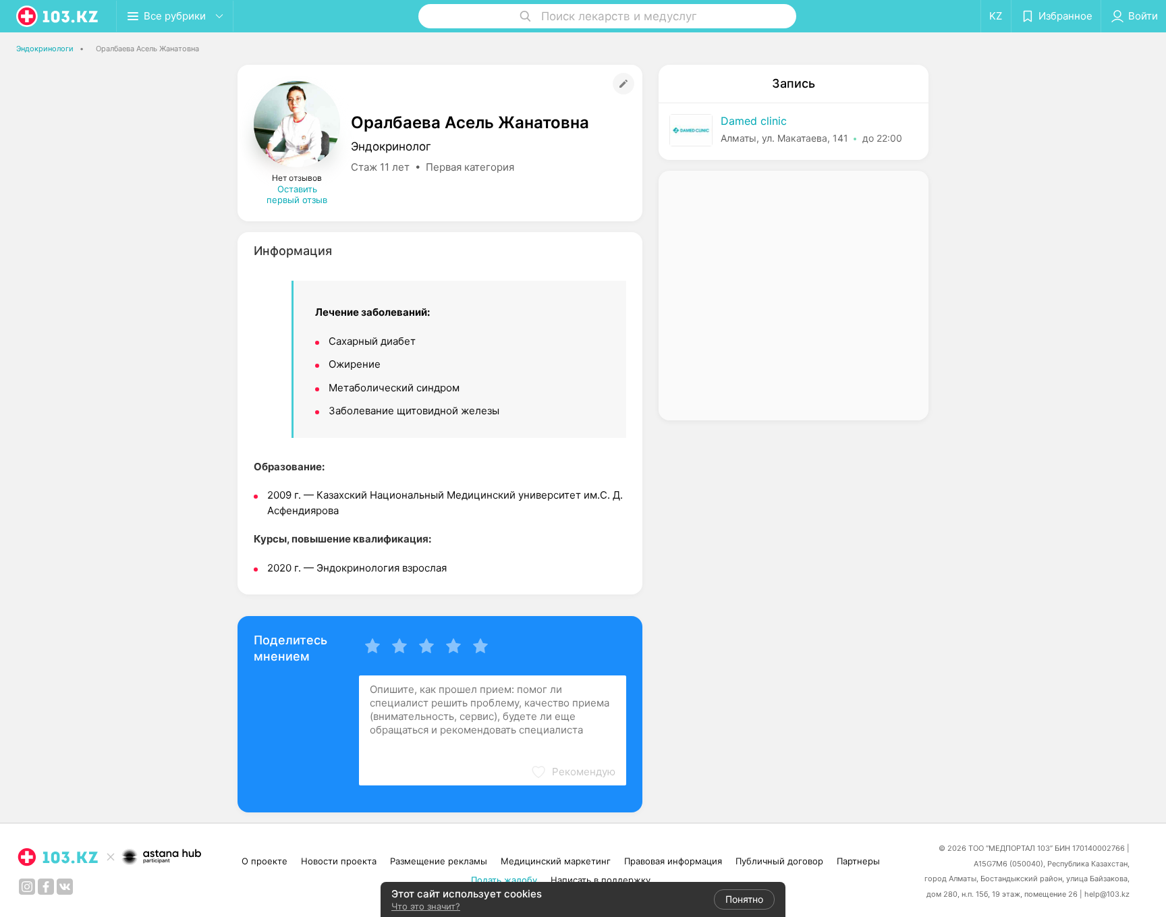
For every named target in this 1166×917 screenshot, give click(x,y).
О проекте (264, 861)
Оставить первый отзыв (297, 194)
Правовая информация (673, 861)
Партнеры (858, 861)
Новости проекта (339, 861)
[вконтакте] (65, 887)
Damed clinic (754, 121)
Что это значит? (425, 906)
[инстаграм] (27, 887)
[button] (572, 772)
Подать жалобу (504, 879)
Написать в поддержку (600, 879)
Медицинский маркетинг (556, 861)
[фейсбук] (46, 887)
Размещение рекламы (438, 861)
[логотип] (58, 16)
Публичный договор (779, 861)
